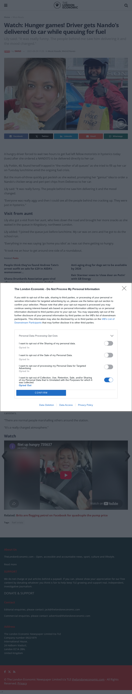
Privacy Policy (85, 405)
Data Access (66, 405)
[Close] (125, 289)
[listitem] (66, 336)
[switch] (108, 343)
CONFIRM (41, 392)
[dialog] (66, 347)
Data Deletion (46, 405)
